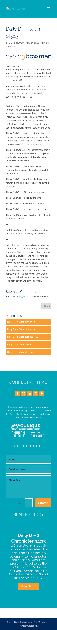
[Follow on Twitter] (23, 393)
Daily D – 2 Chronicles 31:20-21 (22, 337)
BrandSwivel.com (23, 622)
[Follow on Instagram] (35, 393)
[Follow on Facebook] (17, 393)
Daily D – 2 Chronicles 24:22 (21, 352)
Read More (28, 586)
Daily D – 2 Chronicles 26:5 (20, 344)
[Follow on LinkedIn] (29, 393)
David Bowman (16, 43)
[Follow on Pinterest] (41, 393)
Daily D (44, 43)
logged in (23, 296)
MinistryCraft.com (29, 626)
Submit (43, 503)
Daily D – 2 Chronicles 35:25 (21, 322)
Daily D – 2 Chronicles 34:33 (21, 329)
